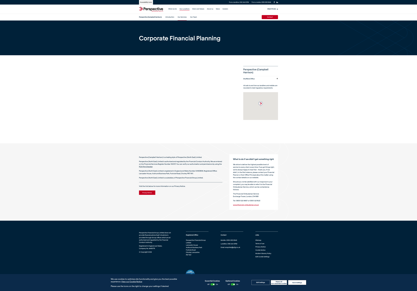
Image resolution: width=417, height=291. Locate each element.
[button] (261, 103)
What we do (172, 9)
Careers (225, 9)
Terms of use (259, 243)
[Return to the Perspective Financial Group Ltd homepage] (151, 9)
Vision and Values (198, 9)
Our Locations (184, 9)
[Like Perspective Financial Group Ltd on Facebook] (274, 2)
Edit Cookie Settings (262, 257)
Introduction (169, 17)
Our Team (193, 17)
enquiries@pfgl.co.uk (232, 247)
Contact (270, 17)
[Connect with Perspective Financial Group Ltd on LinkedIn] (277, 2)
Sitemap (258, 240)
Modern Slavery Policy (263, 253)
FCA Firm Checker (145, 167)
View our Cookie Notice (131, 281)
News (218, 9)
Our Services (182, 17)
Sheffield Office (249, 79)
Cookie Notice (260, 250)
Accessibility (146, 2)
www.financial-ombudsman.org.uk (246, 205)
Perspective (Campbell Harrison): (150, 17)
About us (210, 9)
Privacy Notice (260, 247)
